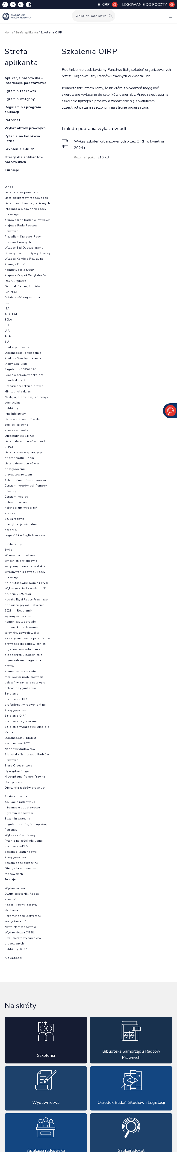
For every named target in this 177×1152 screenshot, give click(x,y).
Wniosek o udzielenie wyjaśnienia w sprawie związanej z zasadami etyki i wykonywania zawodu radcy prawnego (25, 566)
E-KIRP (104, 4)
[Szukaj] (110, 16)
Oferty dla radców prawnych (25, 788)
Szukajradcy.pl (15, 519)
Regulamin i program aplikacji (26, 824)
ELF (7, 342)
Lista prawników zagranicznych (27, 203)
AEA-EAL (11, 314)
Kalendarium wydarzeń (21, 508)
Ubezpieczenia (15, 782)
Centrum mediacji (17, 497)
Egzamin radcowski (21, 91)
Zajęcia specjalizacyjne (21, 863)
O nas (9, 187)
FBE (7, 325)
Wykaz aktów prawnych (25, 128)
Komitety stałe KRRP (19, 270)
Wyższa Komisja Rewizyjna (24, 259)
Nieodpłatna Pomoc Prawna (25, 776)
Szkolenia (11, 693)
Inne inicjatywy (15, 414)
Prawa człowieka (17, 430)
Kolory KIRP (13, 530)
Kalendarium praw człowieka (25, 480)
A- (5, 4)
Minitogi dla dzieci (18, 391)
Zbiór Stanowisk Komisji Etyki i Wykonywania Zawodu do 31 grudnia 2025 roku (27, 588)
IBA (7, 308)
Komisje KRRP (14, 264)
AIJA (8, 336)
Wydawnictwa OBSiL (20, 932)
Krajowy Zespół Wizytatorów (26, 275)
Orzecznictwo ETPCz (19, 436)
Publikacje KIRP (16, 949)
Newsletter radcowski (20, 927)
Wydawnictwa (15, 888)
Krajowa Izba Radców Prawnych (28, 220)
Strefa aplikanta (16, 796)
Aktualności (13, 958)
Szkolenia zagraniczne (21, 721)
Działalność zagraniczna (22, 297)
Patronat (13, 120)
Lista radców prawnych (21, 192)
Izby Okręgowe (15, 281)
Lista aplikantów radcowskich (26, 198)
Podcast (11, 513)
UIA (7, 331)
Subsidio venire (16, 502)
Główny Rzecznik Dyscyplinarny (27, 253)
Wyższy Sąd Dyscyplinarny (24, 247)
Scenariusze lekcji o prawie (24, 386)
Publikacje (12, 408)
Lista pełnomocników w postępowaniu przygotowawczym (22, 469)
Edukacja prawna (17, 347)
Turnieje (12, 170)
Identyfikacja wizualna (21, 524)
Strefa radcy (13, 544)
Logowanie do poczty (144, 4)
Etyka (8, 550)
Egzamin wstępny (20, 99)
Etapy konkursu (16, 364)
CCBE (8, 303)
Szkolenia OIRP (16, 716)
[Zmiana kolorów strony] (28, 4)
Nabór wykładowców (20, 749)
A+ (21, 4)
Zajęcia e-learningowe (21, 852)
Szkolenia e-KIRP (19, 149)
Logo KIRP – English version (25, 535)
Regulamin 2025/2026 (20, 369)
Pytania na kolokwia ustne (24, 841)
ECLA (8, 319)
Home (9, 32)
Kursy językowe (16, 710)
